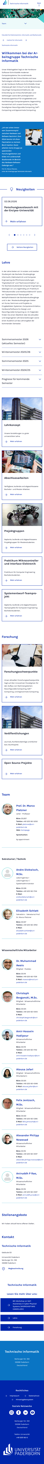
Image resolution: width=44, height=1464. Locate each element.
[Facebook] (18, 1412)
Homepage (25, 830)
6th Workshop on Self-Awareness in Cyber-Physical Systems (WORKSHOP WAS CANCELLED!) (25, 1305)
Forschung (17, 1327)
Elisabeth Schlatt (27, 910)
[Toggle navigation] (25, 23)
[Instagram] (11, 1412)
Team (4, 23)
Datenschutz (34, 1396)
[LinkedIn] (25, 1412)
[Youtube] (32, 1412)
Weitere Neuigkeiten (25, 247)
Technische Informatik (19, 3)
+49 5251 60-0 (22, 1437)
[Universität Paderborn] (22, 1449)
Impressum (14, 1396)
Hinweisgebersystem (24, 1399)
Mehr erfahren (16, 441)
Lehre (15, 1318)
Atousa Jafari (24, 1069)
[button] (9, 235)
